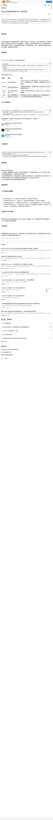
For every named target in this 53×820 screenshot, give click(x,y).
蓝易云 (2, 252)
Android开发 (12, 238)
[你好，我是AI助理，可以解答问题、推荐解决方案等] (45, 5)
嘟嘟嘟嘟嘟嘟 (3, 315)
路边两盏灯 (3, 284)
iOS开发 (17, 238)
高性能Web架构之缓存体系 (7, 354)
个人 (51, 8)
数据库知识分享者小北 (5, 268)
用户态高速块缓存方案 (6, 352)
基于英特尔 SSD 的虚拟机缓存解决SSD (9, 349)
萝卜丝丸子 (3, 307)
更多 (2, 358)
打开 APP (49, 1)
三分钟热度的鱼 (4, 260)
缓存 (7, 238)
